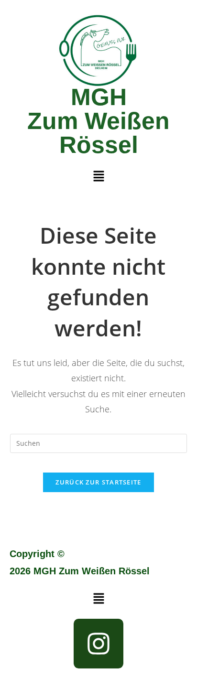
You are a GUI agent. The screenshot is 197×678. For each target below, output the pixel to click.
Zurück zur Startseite (98, 482)
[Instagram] (98, 643)
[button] (98, 176)
